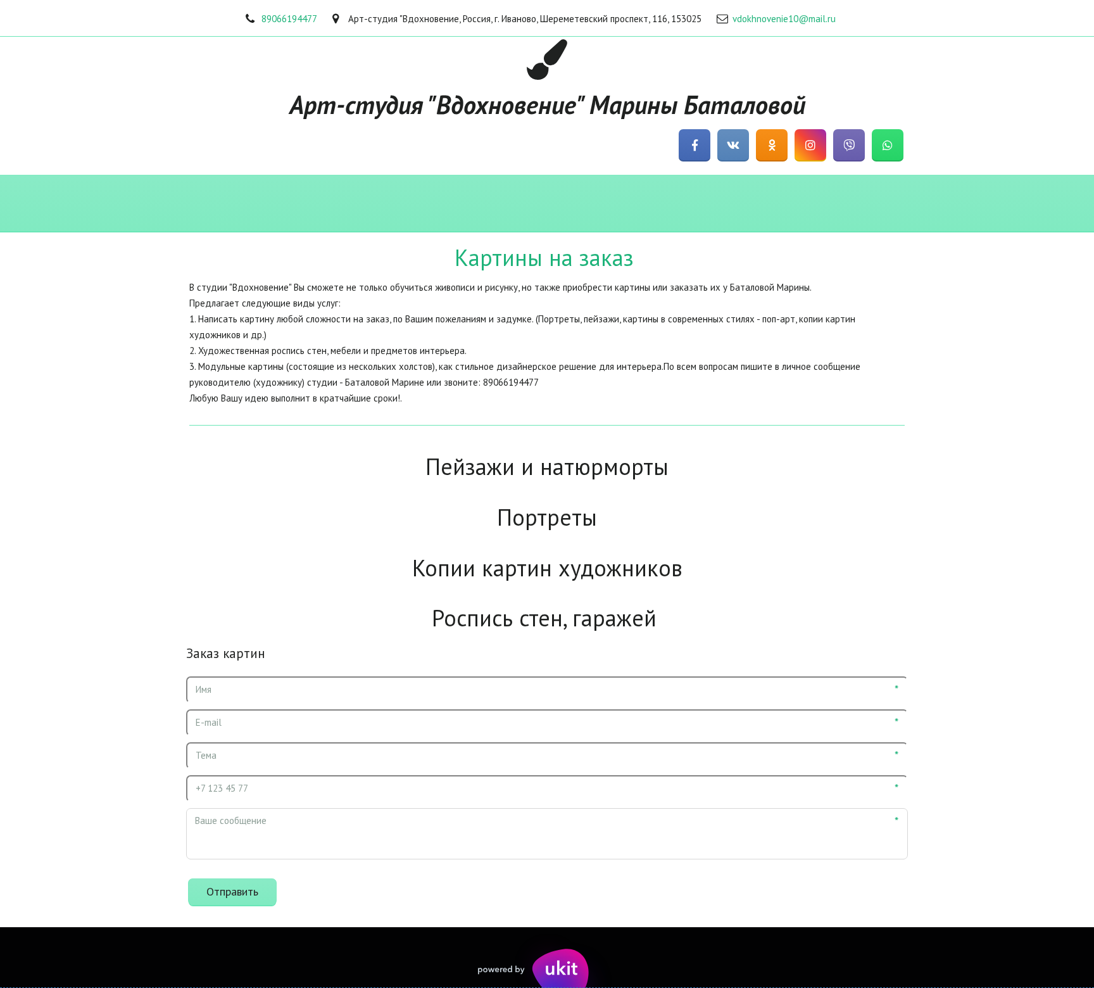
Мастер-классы (375, 204)
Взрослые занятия (601, 204)
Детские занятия (485, 204)
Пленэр (959, 204)
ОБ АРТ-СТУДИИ (118, 204)
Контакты (818, 204)
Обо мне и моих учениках (247, 204)
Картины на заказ (718, 204)
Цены (891, 204)
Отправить (232, 891)
